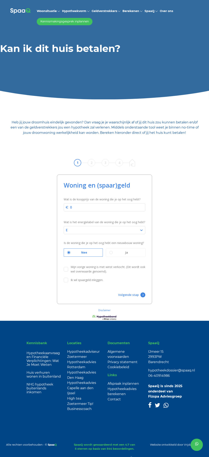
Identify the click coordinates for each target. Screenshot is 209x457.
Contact (114, 399)
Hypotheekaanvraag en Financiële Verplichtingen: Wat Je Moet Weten (43, 359)
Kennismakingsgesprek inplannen (64, 21)
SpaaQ (150, 11)
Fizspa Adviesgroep (165, 396)
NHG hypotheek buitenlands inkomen (40, 388)
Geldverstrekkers (105, 11)
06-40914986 (159, 376)
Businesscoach (79, 409)
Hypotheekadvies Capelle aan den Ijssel (81, 388)
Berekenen (131, 11)
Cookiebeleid (118, 367)
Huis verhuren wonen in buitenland (44, 374)
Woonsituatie (47, 11)
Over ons (166, 11)
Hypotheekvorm (74, 11)
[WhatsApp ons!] (197, 445)
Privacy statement (123, 362)
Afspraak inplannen (123, 384)
